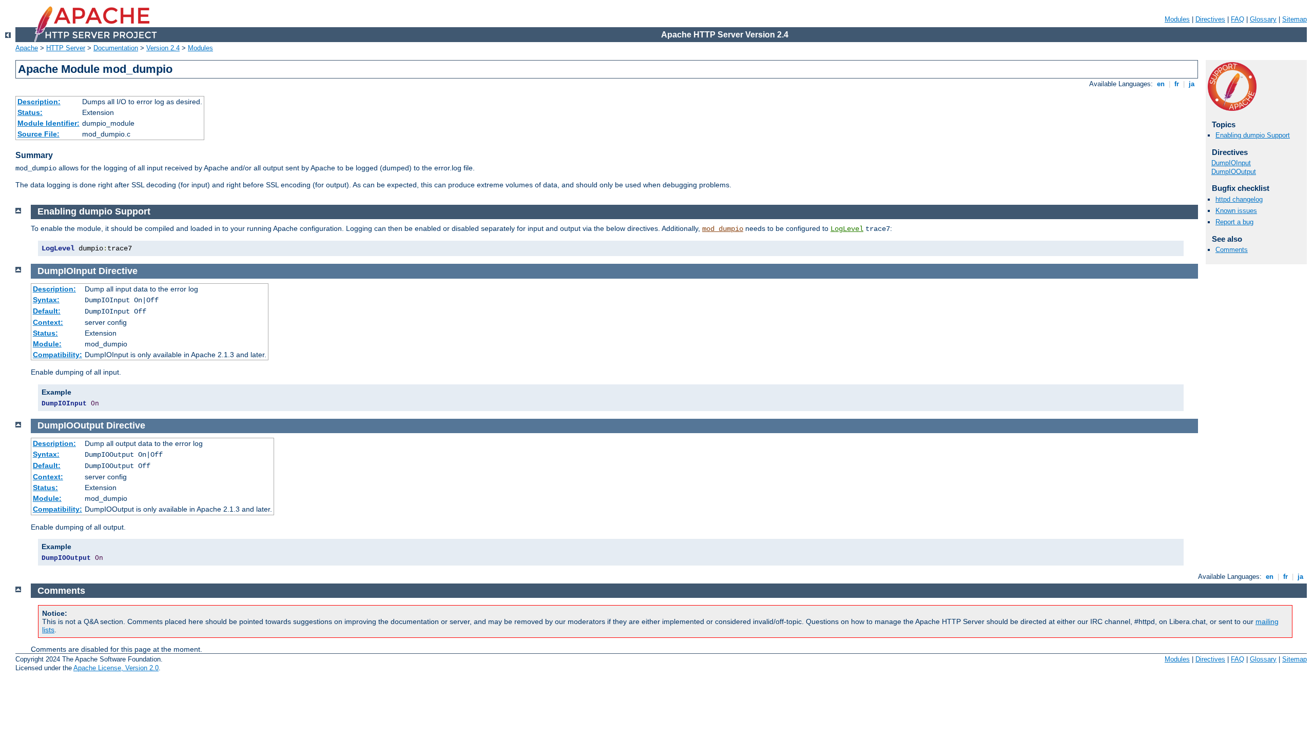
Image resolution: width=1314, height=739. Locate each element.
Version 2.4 (163, 48)
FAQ (1237, 19)
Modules (1177, 19)
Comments (1231, 250)
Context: (48, 322)
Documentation (115, 48)
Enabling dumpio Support (1252, 135)
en (1161, 84)
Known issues (1236, 211)
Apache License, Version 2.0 (116, 668)
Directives (1210, 19)
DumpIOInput (1231, 163)
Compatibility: (57, 355)
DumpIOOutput (1233, 172)
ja (1191, 84)
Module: (47, 344)
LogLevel (846, 229)
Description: (39, 102)
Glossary (1263, 19)
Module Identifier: (48, 123)
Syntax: (46, 300)
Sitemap (1294, 19)
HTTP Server (65, 48)
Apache (26, 48)
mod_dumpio (722, 229)
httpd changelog (1239, 199)
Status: (30, 112)
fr (1176, 84)
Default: (47, 311)
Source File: (38, 134)
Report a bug (1234, 222)
